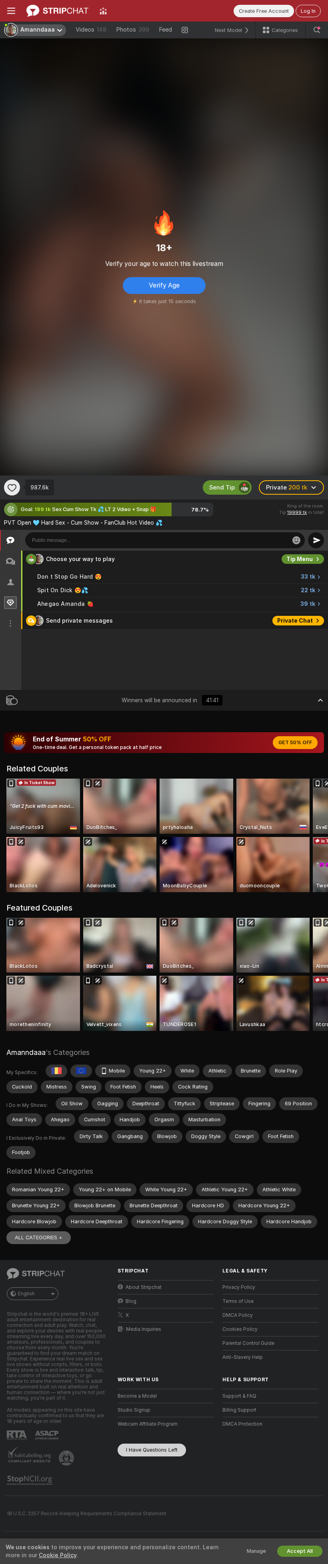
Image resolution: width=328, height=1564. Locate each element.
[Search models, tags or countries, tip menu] (317, 30)
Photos (132, 29)
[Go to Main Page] (57, 11)
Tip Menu (299, 559)
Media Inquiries (143, 1329)
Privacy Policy (238, 1287)
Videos (91, 29)
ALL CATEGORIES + (38, 1237)
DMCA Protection (242, 1424)
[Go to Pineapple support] (67, 1458)
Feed (165, 29)
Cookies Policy (240, 1329)
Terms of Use (238, 1301)
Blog (131, 1301)
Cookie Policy (57, 1555)
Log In (308, 11)
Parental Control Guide (248, 1343)
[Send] (316, 540)
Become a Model (137, 1396)
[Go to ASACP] (47, 1435)
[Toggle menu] (11, 11)
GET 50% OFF (295, 742)
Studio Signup (134, 1410)
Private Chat (295, 620)
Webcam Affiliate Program (148, 1424)
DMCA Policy (237, 1315)
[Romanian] (56, 1071)
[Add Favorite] (12, 487)
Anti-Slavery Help (242, 1357)
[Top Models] (103, 11)
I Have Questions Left (152, 1450)
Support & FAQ (239, 1396)
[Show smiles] (296, 540)
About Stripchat (144, 1287)
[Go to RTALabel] (17, 1435)
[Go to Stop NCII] (30, 1480)
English (26, 1293)
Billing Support (239, 1410)
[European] (81, 1071)
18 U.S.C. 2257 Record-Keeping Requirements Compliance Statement (86, 1513)
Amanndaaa (26, 1052)
